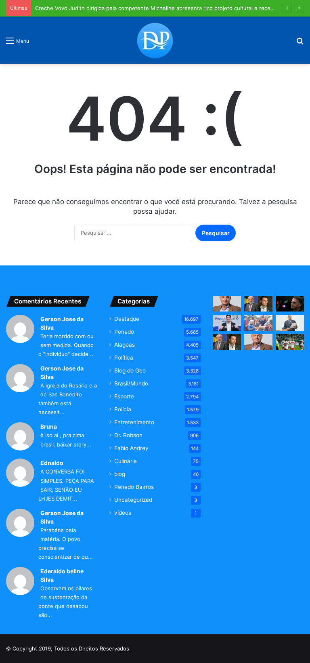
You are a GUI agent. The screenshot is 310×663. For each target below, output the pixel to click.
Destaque (126, 319)
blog (119, 474)
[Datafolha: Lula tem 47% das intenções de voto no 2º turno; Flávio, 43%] (258, 304)
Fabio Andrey (131, 448)
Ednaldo (51, 462)
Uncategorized (133, 500)
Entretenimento (134, 422)
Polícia (122, 409)
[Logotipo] (155, 40)
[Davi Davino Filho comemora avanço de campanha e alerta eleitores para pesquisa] (227, 322)
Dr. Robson (128, 435)
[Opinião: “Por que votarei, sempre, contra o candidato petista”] (227, 304)
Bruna (48, 426)
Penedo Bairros (134, 487)
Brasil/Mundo (131, 383)
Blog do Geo (130, 370)
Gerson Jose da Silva (62, 323)
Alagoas (124, 344)
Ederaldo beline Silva (62, 575)
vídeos (122, 512)
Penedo (124, 331)
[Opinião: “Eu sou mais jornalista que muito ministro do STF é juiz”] (258, 342)
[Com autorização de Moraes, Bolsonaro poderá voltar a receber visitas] (290, 304)
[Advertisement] (258, 405)
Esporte (124, 396)
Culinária (125, 461)
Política (123, 357)
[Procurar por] (300, 43)
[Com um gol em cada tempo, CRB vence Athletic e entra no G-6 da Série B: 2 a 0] (290, 342)
